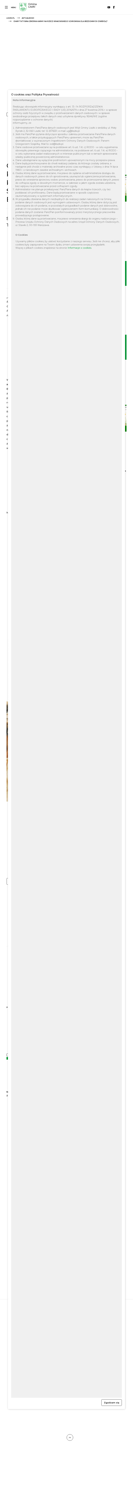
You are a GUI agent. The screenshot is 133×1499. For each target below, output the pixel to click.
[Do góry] (70, 1438)
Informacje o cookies (79, 247)
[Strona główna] (27, 7)
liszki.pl (10, 18)
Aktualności (28, 18)
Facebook (114, 7)
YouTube (109, 7)
